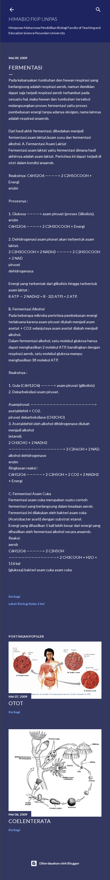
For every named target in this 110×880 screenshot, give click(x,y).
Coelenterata (30, 821)
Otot (16, 703)
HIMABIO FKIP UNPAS (33, 19)
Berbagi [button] (14, 597)
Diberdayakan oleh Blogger (59, 863)
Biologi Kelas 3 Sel (31, 604)
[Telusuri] (98, 8)
